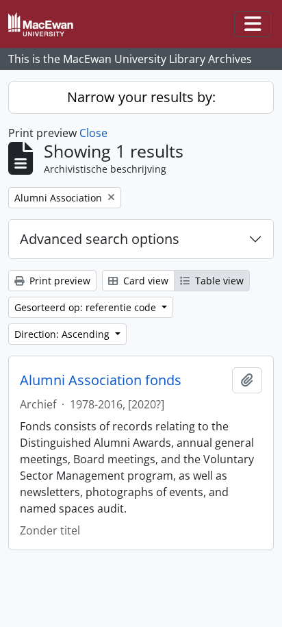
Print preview (58, 280)
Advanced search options (99, 239)
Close (93, 132)
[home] (46, 24)
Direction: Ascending (63, 334)
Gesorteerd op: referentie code (86, 307)
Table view (218, 280)
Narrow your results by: (141, 97)
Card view (144, 280)
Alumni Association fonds (100, 380)
